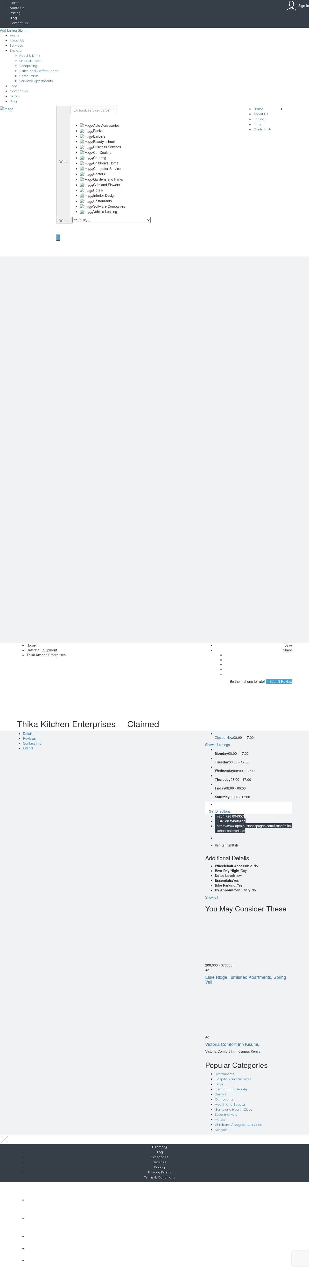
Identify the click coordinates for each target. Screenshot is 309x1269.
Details (28, 733)
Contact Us (19, 23)
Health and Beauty (230, 1104)
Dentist (220, 1094)
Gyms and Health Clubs (234, 1109)
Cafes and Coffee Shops (38, 71)
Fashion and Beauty (231, 1089)
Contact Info (32, 743)
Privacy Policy (159, 1172)
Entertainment (30, 60)
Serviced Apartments (36, 81)
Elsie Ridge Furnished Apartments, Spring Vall (245, 979)
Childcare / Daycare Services (238, 1124)
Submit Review (280, 681)
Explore (15, 50)
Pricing (15, 13)
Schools (221, 1130)
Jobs (14, 86)
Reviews (29, 738)
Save (287, 645)
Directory (159, 1147)
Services (16, 45)
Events (28, 748)
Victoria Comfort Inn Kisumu (232, 1044)
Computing (28, 65)
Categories (159, 1157)
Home (14, 2)
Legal (219, 1084)
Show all (211, 897)
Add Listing (8, 30)
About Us (17, 8)
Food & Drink (29, 55)
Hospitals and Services (233, 1079)
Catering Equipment (42, 650)
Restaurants (29, 76)
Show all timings (217, 744)
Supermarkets (226, 1114)
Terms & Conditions (159, 1177)
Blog (13, 18)
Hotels (15, 96)
